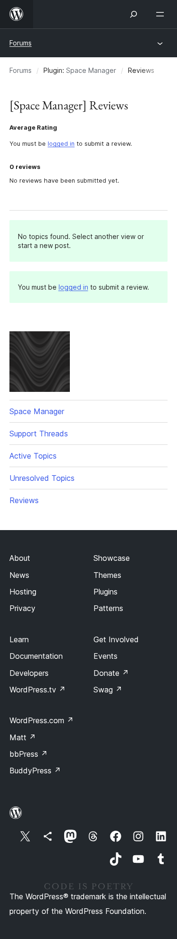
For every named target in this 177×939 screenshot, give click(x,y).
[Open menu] (162, 14)
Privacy (22, 608)
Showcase (111, 558)
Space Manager (91, 70)
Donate (111, 673)
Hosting (22, 591)
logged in (61, 143)
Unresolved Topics (42, 478)
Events (105, 656)
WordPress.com (41, 720)
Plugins (105, 591)
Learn (19, 639)
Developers (29, 673)
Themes (107, 575)
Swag (107, 689)
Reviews (24, 500)
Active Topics (33, 456)
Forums (20, 43)
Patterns (108, 608)
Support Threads (38, 433)
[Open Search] (133, 14)
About (19, 558)
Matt (22, 737)
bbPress (28, 754)
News (19, 575)
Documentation (36, 656)
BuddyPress (35, 770)
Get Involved (116, 639)
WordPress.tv (37, 689)
